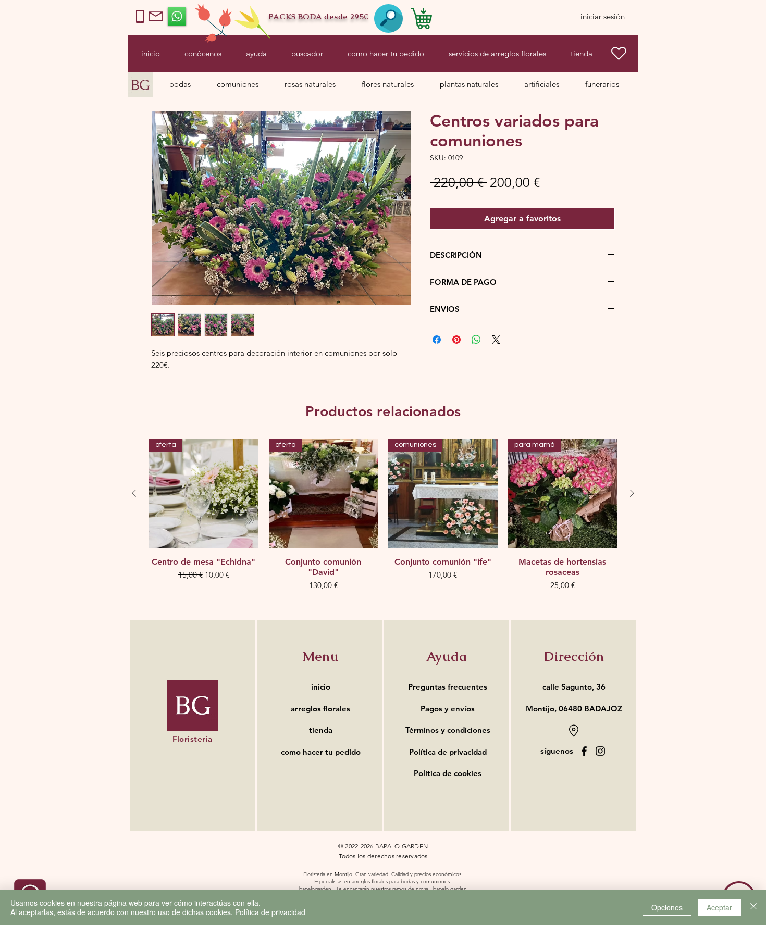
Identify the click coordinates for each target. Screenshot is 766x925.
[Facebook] (584, 751)
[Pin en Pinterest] (456, 339)
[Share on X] (496, 339)
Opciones (667, 907)
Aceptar (719, 907)
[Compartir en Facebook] (436, 339)
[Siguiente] (632, 493)
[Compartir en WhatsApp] (476, 339)
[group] (383, 520)
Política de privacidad (270, 912)
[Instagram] (600, 751)
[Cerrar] (753, 907)
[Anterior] (134, 493)
